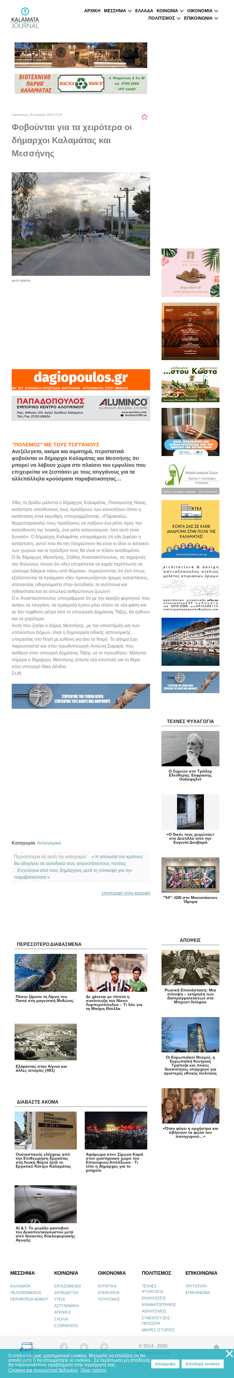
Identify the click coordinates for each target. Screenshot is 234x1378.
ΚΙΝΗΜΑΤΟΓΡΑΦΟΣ (159, 1305)
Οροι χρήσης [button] (94, 1370)
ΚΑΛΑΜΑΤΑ (20, 1286)
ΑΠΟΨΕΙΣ (62, 1312)
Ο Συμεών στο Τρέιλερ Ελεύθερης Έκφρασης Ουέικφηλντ (190, 775)
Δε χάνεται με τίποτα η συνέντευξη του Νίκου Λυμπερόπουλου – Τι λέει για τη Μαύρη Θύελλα (114, 1002)
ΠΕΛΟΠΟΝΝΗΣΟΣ (25, 1293)
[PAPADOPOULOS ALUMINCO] (81, 410)
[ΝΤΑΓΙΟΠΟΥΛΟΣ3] (81, 382)
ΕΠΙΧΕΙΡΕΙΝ (108, 1293)
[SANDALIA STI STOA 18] (190, 275)
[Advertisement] (81, 322)
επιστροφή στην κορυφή (126, 893)
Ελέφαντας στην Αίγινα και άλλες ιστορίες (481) (41, 1068)
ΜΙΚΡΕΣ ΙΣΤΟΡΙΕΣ (158, 1330)
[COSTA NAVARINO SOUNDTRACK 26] (190, 333)
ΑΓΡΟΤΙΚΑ (107, 1286)
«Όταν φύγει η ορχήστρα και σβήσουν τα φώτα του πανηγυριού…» (190, 1132)
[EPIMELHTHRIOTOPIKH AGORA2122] (81, 698)
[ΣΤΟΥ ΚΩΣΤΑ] (190, 386)
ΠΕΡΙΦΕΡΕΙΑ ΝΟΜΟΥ (29, 1299)
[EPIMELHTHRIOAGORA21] (190, 684)
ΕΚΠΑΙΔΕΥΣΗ (66, 1293)
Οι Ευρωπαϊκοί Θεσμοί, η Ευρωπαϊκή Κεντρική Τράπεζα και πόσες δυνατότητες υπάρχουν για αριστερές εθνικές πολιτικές (190, 1065)
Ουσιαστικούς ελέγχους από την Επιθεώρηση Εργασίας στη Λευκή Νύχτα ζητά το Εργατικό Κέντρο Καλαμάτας (43, 1160)
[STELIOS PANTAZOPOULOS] (190, 590)
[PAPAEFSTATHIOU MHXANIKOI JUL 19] (190, 644)
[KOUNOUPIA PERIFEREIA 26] (190, 434)
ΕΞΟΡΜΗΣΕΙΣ (66, 1326)
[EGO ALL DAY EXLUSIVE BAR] (81, 57)
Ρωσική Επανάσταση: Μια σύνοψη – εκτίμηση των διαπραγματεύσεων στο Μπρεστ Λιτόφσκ (190, 996)
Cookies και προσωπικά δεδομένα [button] (43, 1370)
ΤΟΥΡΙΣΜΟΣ (109, 1299)
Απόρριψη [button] (165, 1363)
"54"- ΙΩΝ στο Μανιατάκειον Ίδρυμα (190, 899)
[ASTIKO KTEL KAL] (190, 531)
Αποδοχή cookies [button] (202, 1363)
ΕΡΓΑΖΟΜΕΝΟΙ (67, 1286)
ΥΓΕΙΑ (59, 1299)
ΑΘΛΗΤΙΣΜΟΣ (154, 1311)
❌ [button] (229, 1354)
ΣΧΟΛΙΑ (61, 1319)
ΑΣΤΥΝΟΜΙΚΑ (66, 1306)
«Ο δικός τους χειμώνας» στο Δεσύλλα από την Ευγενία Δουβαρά (190, 838)
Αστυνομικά (49, 843)
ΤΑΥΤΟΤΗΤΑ (196, 1286)
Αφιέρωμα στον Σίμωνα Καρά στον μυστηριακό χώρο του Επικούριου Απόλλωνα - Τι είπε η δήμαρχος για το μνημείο (114, 1162)
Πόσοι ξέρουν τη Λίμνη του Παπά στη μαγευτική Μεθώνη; (45, 998)
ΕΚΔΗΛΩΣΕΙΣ (154, 1298)
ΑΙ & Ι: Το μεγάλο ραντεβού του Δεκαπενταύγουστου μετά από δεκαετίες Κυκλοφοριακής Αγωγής (45, 1234)
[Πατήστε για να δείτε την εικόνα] (81, 223)
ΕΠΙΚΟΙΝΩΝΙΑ (197, 1293)
